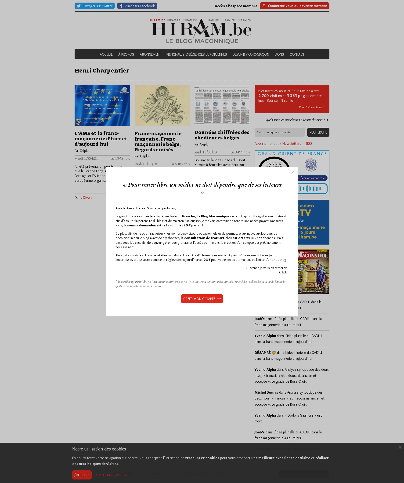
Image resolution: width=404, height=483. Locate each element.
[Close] (293, 172)
